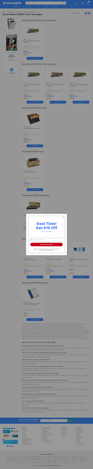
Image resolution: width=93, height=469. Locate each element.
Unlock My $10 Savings (46, 244)
